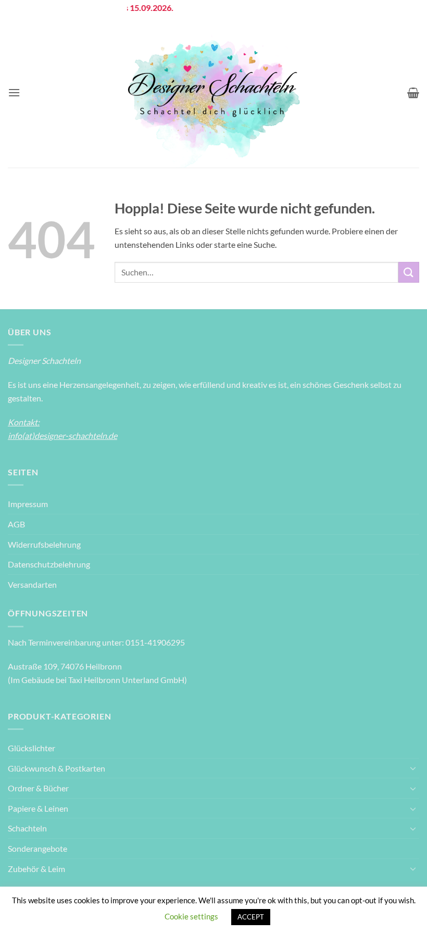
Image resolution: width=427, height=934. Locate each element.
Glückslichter (31, 748)
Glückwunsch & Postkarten (56, 768)
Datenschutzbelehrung (49, 564)
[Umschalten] (413, 768)
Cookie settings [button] (191, 916)
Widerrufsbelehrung (44, 544)
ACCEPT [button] (250, 917)
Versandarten (32, 584)
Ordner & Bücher (38, 788)
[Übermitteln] (408, 272)
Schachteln (27, 828)
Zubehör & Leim (36, 869)
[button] (14, 92)
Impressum (28, 504)
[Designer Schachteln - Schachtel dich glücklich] (213, 93)
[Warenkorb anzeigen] (413, 92)
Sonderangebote (37, 848)
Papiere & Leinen (38, 808)
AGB (16, 524)
